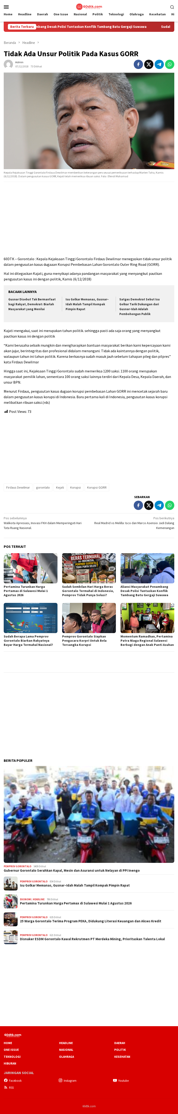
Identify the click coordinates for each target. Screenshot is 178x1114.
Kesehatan (122, 1057)
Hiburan (10, 1063)
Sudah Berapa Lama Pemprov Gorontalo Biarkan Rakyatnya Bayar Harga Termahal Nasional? (28, 640)
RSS (11, 1088)
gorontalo (43, 487)
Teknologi (12, 1057)
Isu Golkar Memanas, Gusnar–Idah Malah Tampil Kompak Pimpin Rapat (87, 304)
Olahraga (66, 1057)
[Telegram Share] (159, 64)
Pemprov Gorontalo (17, 866)
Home (8, 1043)
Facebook (15, 1081)
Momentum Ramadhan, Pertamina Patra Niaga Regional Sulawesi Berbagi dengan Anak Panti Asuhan (147, 640)
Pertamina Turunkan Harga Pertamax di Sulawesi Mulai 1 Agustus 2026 (26, 591)
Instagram (70, 1081)
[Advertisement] (89, 219)
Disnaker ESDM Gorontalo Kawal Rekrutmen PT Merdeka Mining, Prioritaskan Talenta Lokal (92, 939)
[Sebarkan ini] (138, 64)
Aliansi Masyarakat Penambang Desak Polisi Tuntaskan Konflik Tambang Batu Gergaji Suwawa (145, 591)
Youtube (123, 1081)
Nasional (66, 1050)
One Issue (11, 1050)
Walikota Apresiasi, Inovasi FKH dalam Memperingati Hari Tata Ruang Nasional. (43, 523)
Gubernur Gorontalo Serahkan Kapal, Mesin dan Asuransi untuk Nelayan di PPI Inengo (72, 870)
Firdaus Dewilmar (18, 487)
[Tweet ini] (148, 64)
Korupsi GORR (97, 487)
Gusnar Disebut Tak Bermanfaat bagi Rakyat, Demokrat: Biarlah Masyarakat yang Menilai (32, 304)
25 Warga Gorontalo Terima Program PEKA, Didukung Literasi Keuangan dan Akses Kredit (90, 921)
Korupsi (75, 487)
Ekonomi (26, 899)
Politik (120, 1050)
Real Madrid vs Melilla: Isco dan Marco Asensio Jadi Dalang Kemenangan (134, 523)
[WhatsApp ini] (169, 64)
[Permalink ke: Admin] (8, 64)
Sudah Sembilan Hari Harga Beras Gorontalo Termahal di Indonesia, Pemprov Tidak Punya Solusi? (88, 591)
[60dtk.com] (89, 6)
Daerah (119, 1043)
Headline (38, 899)
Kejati (60, 487)
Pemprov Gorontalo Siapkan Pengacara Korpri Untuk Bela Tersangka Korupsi (84, 640)
